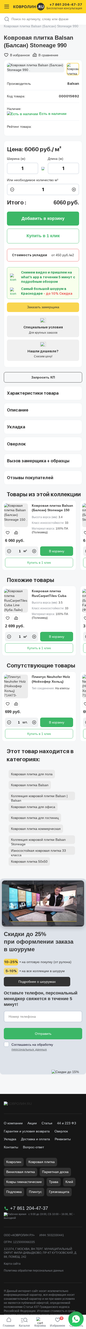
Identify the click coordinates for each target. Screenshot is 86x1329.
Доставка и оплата (35, 1139)
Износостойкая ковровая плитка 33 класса (38, 852)
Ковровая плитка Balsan (29, 785)
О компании (13, 1123)
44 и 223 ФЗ (66, 1123)
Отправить (43, 1034)
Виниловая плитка (20, 1172)
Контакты (11, 1147)
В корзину (56, 551)
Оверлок (61, 1131)
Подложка (14, 1192)
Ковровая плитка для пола (32, 774)
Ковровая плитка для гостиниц (35, 818)
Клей (69, 1182)
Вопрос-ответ (33, 1147)
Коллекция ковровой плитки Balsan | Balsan (39, 797)
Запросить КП (43, 377)
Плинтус (35, 1192)
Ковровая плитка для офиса (33, 807)
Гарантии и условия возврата (27, 1131)
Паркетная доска (55, 1172)
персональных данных (29, 1049)
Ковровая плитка (41, 1162)
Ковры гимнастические (24, 1182)
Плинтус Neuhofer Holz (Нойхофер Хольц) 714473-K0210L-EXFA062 (52, 681)
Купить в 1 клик (39, 562)
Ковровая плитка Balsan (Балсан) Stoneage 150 (52, 508)
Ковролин (13, 1162)
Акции (32, 1123)
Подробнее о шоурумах (37, 982)
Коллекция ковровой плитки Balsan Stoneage (38, 841)
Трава (53, 1182)
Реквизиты (63, 1139)
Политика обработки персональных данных (34, 1270)
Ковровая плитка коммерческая (36, 829)
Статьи (47, 1123)
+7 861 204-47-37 (65, 4)
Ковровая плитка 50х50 (29, 861)
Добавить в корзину (43, 218)
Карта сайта (12, 1263)
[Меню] (7, 6)
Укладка (10, 1139)
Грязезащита (59, 1192)
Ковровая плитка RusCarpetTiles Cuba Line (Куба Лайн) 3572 (50, 595)
